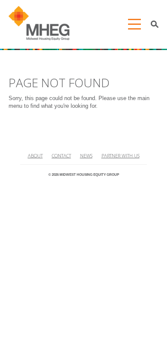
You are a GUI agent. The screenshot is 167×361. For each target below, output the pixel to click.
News (86, 155)
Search (155, 24)
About (35, 155)
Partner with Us (120, 155)
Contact (61, 155)
